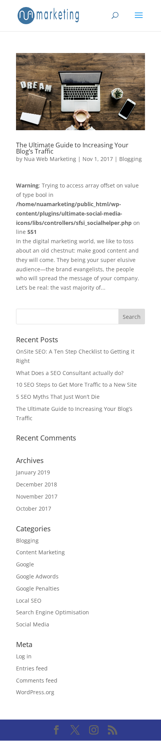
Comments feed (36, 680)
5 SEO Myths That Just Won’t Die (58, 396)
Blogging (130, 159)
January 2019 (33, 472)
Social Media (32, 624)
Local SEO (28, 600)
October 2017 (33, 508)
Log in (24, 656)
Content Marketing (40, 552)
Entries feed (32, 668)
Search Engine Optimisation (52, 612)
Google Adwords (37, 576)
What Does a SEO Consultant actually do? (69, 373)
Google (25, 564)
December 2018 (36, 484)
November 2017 (36, 496)
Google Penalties (37, 588)
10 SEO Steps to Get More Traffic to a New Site (76, 384)
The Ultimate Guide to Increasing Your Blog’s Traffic (72, 148)
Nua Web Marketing (50, 159)
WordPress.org (35, 692)
